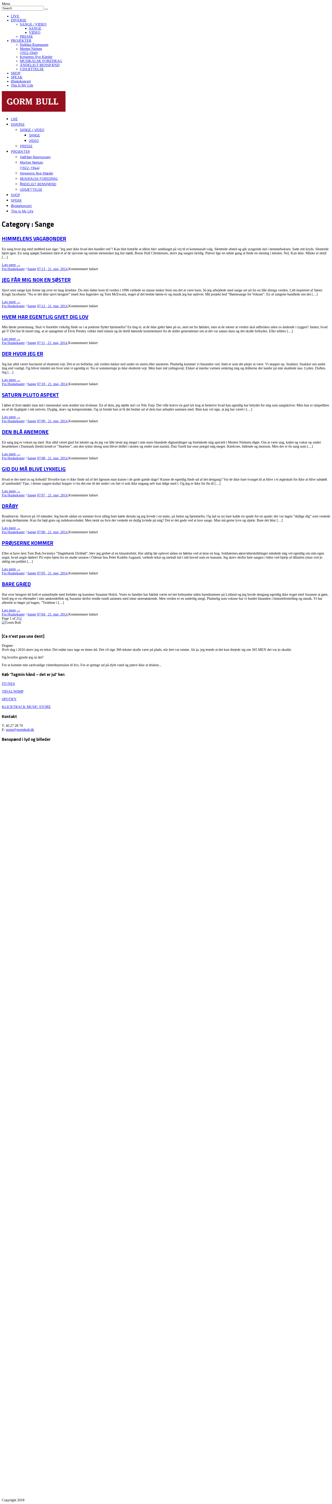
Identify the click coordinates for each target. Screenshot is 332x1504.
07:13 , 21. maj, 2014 (52, 269)
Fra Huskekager (13, 269)
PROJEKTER (21, 40)
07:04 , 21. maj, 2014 (52, 614)
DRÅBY (10, 506)
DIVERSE (18, 20)
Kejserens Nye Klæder (36, 57)
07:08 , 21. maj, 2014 (52, 458)
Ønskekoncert (21, 81)
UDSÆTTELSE (32, 69)
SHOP (15, 73)
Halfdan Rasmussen (34, 45)
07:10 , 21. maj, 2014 (52, 384)
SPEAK (17, 77)
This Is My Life (22, 85)
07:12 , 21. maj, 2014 (52, 306)
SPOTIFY (9, 699)
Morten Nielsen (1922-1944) (31, 51)
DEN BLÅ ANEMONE (25, 432)
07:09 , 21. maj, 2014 (52, 421)
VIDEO (34, 32)
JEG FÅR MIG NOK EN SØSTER (36, 280)
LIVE (15, 16)
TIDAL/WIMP (12, 691)
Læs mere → (11, 265)
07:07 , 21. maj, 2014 (52, 495)
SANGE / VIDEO (33, 24)
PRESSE (26, 36)
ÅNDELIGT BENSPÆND (40, 65)
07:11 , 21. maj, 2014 (52, 343)
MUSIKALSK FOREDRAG (41, 61)
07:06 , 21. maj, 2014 (52, 532)
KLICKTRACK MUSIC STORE (26, 707)
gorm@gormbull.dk (20, 730)
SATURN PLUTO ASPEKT (30, 395)
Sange (31, 269)
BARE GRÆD (16, 584)
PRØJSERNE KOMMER (27, 543)
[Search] (46, 9)
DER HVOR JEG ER (22, 353)
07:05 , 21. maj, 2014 (52, 573)
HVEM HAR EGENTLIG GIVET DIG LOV (45, 317)
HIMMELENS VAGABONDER (34, 238)
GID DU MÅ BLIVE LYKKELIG (34, 469)
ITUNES (8, 684)
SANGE (35, 28)
